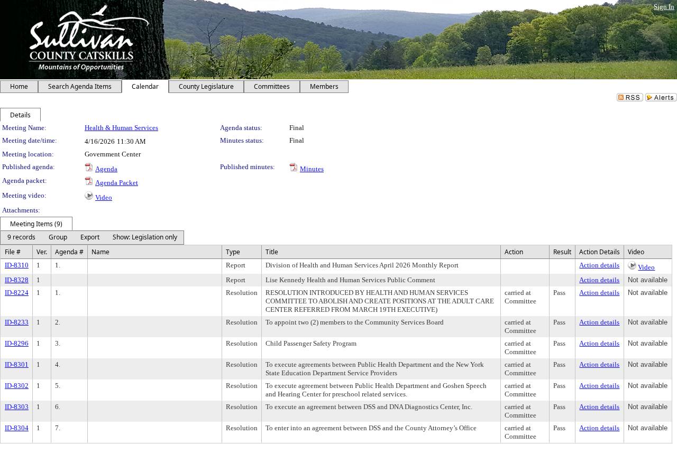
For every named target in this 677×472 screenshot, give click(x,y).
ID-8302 (17, 386)
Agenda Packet (116, 183)
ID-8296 (17, 343)
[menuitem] (21, 238)
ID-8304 (17, 428)
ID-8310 (17, 265)
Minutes (312, 169)
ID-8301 (17, 364)
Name (100, 251)
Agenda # (69, 251)
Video (103, 197)
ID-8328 (17, 280)
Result (562, 251)
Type (233, 251)
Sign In (664, 7)
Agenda (106, 169)
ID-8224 (17, 293)
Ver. (41, 251)
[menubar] (92, 237)
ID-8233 (17, 322)
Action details (599, 265)
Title (272, 251)
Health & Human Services (121, 128)
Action (514, 251)
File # (13, 251)
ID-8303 (17, 407)
